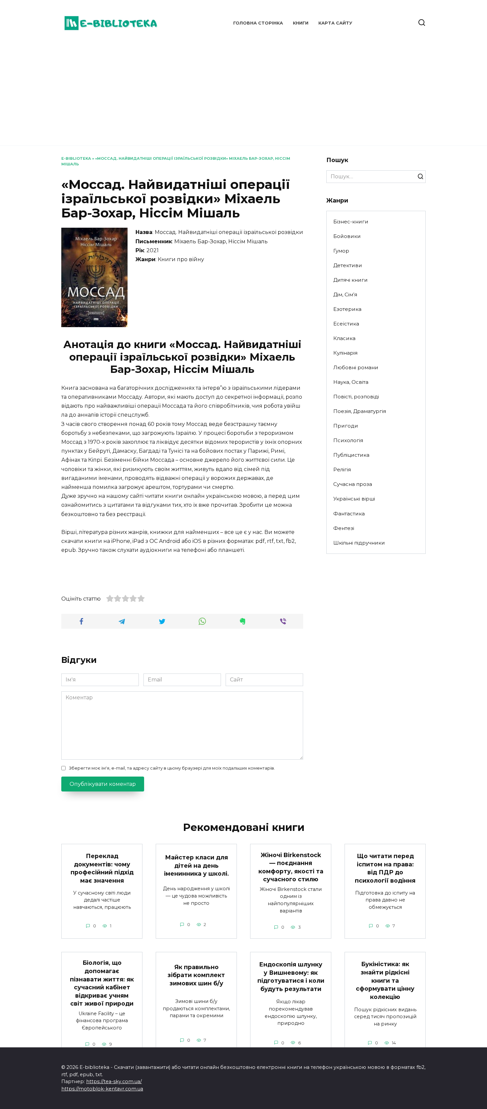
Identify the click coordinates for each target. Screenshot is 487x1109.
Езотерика (347, 309)
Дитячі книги (350, 280)
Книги (300, 23)
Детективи (347, 265)
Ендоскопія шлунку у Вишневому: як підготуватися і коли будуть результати (290, 976)
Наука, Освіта (350, 382)
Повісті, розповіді (356, 396)
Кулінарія (345, 353)
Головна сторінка (258, 23)
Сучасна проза (352, 484)
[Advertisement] (243, 89)
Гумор (341, 251)
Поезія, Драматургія (359, 411)
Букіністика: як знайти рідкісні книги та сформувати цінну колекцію (385, 980)
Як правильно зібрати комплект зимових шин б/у (196, 974)
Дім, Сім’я (345, 294)
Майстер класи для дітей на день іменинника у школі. (196, 865)
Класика (344, 338)
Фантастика (349, 513)
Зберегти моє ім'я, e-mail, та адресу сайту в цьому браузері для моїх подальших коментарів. (172, 768)
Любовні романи (355, 367)
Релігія (342, 469)
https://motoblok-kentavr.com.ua (102, 1089)
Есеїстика (346, 324)
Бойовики (347, 236)
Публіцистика (351, 455)
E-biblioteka (76, 158)
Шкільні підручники (359, 543)
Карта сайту (335, 23)
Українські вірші (354, 499)
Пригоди (345, 426)
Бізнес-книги (350, 221)
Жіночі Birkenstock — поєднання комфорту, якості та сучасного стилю (290, 867)
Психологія (348, 440)
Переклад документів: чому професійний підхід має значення (102, 868)
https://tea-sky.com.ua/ (114, 1081)
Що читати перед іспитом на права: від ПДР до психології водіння (385, 868)
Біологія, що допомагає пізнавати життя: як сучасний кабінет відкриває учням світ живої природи (102, 983)
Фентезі (343, 528)
